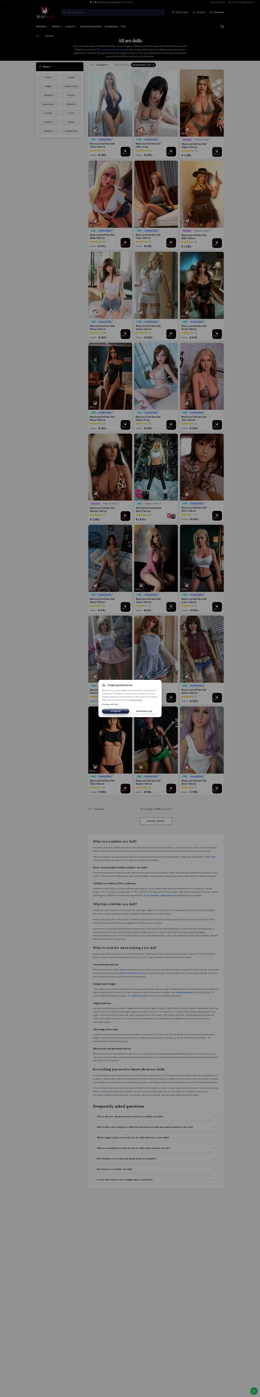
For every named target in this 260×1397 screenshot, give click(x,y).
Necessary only (144, 711)
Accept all (116, 711)
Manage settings (110, 704)
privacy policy (136, 699)
